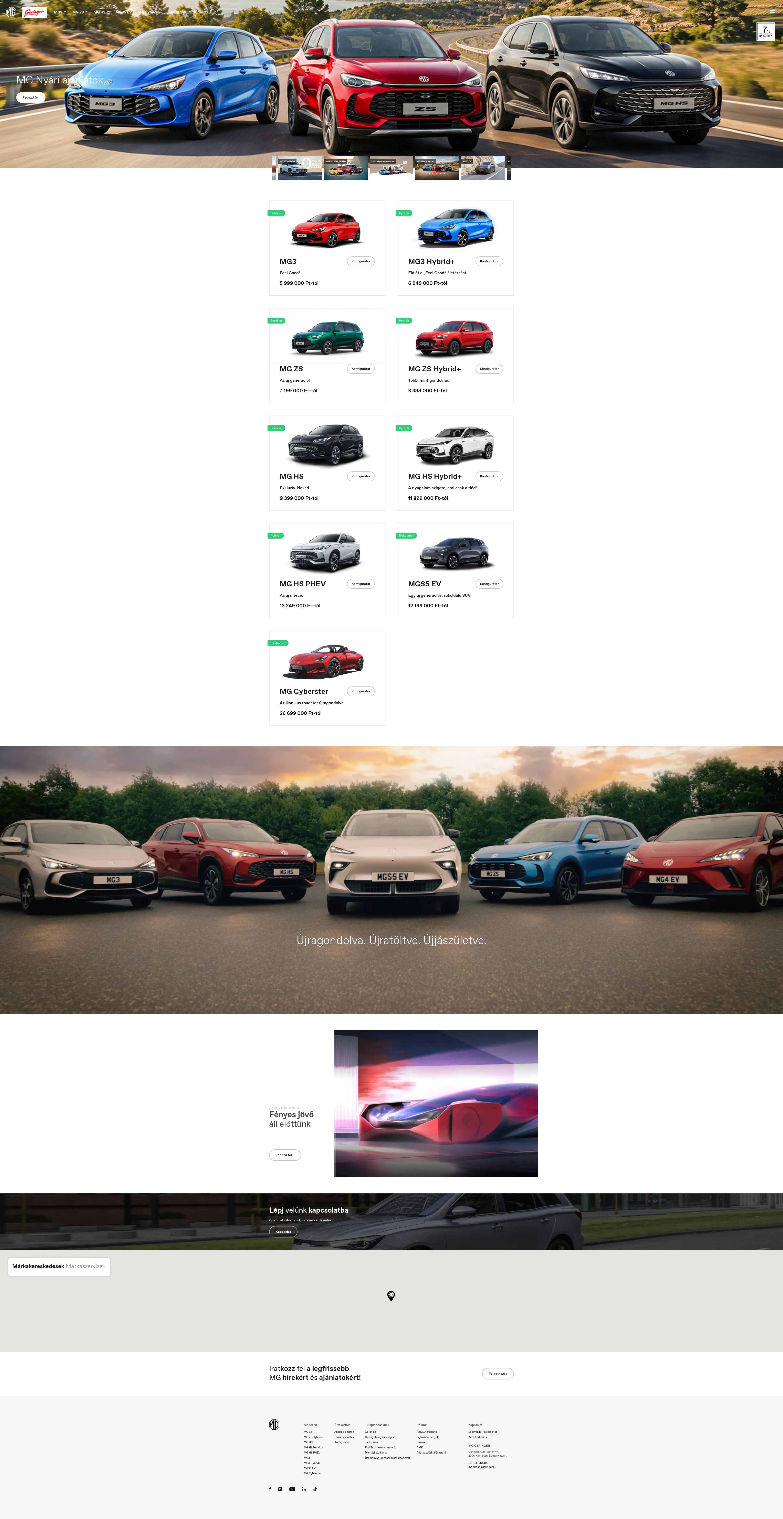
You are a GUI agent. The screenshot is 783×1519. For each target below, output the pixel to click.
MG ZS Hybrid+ (313, 1437)
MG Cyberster (150, 12)
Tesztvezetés (756, 142)
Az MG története (427, 1432)
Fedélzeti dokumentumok (380, 1447)
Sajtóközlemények (428, 1437)
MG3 (307, 1458)
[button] (391, 1296)
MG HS (308, 1442)
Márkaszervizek (86, 1266)
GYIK (420, 1447)
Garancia (370, 1432)
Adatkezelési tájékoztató (431, 1452)
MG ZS (308, 1432)
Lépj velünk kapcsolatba (483, 1432)
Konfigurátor (756, 127)
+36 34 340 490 (478, 1463)
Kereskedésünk (477, 1437)
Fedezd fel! (30, 101)
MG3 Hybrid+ (312, 1463)
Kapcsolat (283, 1232)
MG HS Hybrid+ (313, 1447)
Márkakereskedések (38, 1266)
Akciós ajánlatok (344, 1432)
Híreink (421, 1442)
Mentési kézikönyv (376, 1452)
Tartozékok (371, 1442)
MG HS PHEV (312, 1452)
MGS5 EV (123, 12)
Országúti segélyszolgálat (380, 1437)
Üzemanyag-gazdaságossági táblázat (387, 1458)
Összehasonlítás (344, 1437)
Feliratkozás (498, 1374)
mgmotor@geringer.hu (482, 1467)
